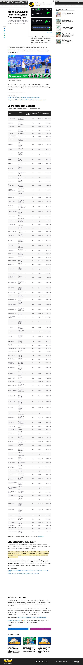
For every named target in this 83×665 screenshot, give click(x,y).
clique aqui (40, 536)
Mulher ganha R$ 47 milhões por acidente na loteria (67, 22)
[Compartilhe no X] (4, 31)
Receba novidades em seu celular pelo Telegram (17, 629)
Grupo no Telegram (46, 661)
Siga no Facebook (36, 661)
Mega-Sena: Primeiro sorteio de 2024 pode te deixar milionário (67, 42)
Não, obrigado (49, 32)
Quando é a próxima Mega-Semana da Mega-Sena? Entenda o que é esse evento (28, 571)
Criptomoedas (18, 2)
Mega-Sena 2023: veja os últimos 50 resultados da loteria (24, 97)
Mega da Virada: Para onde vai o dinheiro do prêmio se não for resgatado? (68, 35)
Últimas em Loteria (61, 9)
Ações (13, 2)
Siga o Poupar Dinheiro (13, 620)
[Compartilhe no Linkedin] (4, 33)
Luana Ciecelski (12, 23)
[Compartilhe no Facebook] (4, 28)
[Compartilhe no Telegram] (4, 37)
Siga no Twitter (40, 661)
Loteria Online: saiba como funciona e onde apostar (32, 617)
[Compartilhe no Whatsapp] (4, 35)
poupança (10, 49)
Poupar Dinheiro (11, 9)
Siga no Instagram (43, 661)
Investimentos (24, 2)
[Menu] (5, 2)
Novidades (9, 2)
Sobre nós (10, 663)
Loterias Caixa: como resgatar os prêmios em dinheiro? (23, 573)
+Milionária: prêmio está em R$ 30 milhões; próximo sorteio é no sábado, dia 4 (44, 649)
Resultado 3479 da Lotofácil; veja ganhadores (68, 14)
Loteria (17, 9)
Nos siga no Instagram (40, 629)
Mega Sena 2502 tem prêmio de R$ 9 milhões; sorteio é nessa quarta (27, 99)
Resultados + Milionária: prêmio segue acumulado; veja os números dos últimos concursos (14, 649)
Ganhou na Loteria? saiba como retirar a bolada (67, 28)
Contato (5, 663)
